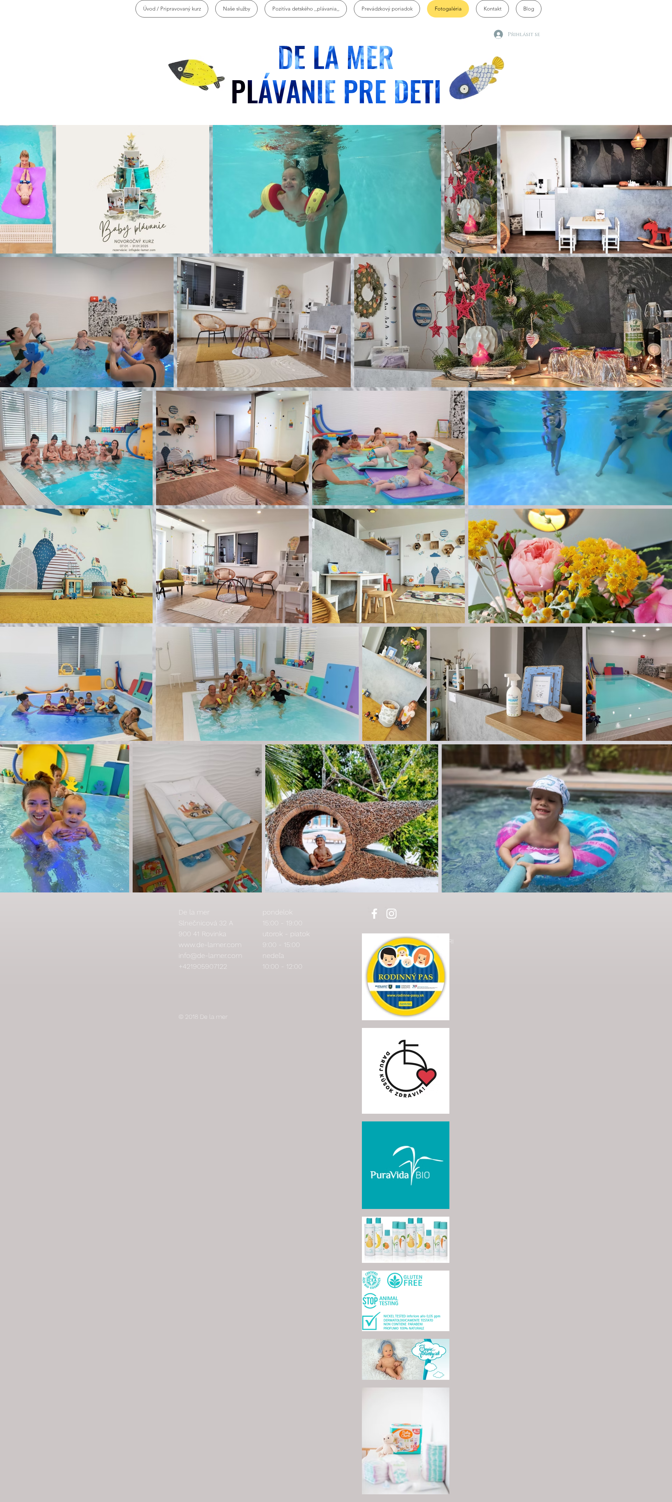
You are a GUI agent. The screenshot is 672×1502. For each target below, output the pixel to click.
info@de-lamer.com (210, 955)
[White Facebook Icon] (374, 913)
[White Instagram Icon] (391, 913)
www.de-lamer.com (209, 944)
